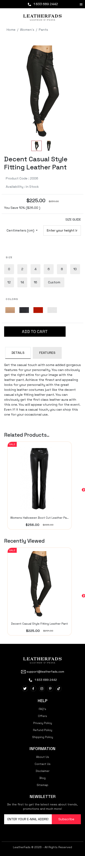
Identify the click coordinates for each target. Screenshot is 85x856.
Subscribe (66, 819)
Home (11, 29)
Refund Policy (42, 730)
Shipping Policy (42, 737)
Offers (42, 716)
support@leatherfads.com (45, 671)
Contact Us (43, 764)
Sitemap (42, 785)
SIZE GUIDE (73, 219)
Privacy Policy (42, 723)
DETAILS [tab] (18, 353)
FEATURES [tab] (47, 353)
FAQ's (42, 709)
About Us (42, 757)
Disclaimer (43, 771)
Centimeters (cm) (21, 230)
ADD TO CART (35, 331)
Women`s (27, 29)
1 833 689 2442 (45, 4)
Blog (42, 778)
